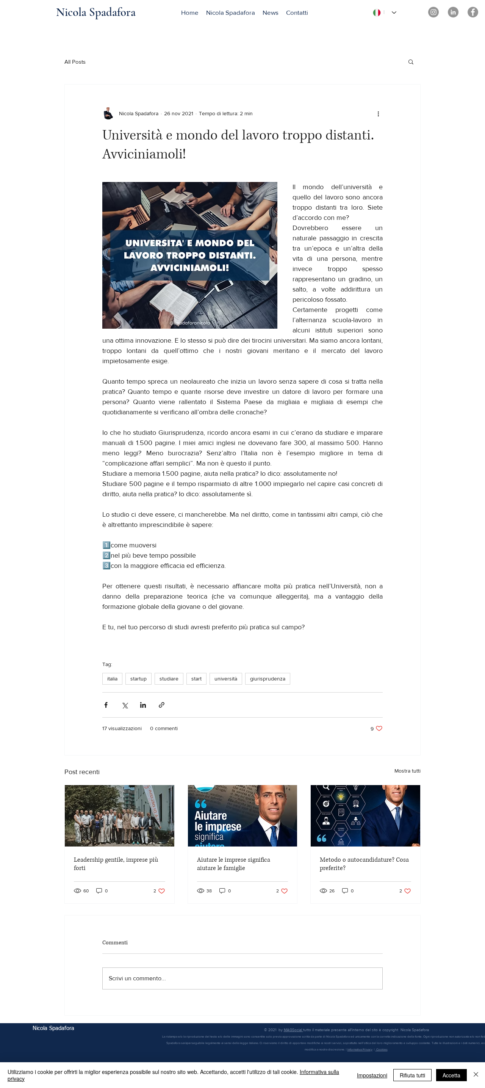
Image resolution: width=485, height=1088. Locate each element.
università (225, 679)
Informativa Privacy (359, 1049)
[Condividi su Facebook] (106, 705)
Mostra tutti (407, 771)
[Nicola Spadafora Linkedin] (453, 12)
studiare (169, 679)
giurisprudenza (267, 679)
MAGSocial (293, 1030)
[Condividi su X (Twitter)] (124, 705)
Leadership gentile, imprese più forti (116, 864)
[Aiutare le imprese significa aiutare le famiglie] (242, 816)
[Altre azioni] (378, 113)
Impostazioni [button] (372, 1075)
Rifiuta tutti (412, 1075)
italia (112, 679)
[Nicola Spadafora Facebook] (473, 12)
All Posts (75, 61)
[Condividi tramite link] (161, 705)
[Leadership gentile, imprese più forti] (119, 816)
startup (138, 679)
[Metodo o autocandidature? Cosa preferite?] (365, 816)
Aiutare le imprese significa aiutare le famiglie (233, 864)
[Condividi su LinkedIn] (143, 705)
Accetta (451, 1075)
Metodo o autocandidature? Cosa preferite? (364, 864)
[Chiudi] (475, 1075)
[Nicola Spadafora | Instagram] (433, 12)
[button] (411, 61)
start (196, 679)
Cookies (381, 1049)
